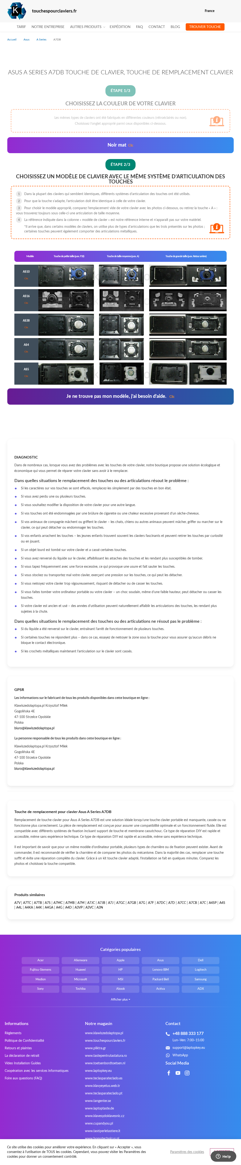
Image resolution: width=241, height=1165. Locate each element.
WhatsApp (180, 1055)
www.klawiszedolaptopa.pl (104, 1033)
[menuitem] (21, 27)
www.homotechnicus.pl (102, 1138)
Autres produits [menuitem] (85, 27)
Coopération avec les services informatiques (36, 1071)
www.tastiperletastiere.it (102, 1131)
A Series (41, 39)
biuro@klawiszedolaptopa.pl (34, 728)
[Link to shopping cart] (221, 11)
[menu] (120, 27)
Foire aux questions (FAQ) (23, 1078)
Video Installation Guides (23, 1063)
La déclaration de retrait (22, 1055)
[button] (231, 11)
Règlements (13, 1033)
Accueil (12, 39)
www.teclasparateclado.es (103, 1078)
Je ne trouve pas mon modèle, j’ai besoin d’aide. (120, 396)
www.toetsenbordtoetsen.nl (105, 1063)
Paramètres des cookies (187, 1152)
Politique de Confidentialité (24, 1040)
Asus (27, 39)
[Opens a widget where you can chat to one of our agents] (223, 1157)
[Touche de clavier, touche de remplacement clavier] (16, 11)
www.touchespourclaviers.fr (105, 1040)
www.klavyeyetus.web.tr (102, 1086)
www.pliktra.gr (95, 1048)
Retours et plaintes (18, 1048)
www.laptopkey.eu (98, 1071)
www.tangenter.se (98, 1101)
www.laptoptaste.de (99, 1108)
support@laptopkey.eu (189, 1047)
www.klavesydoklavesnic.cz (104, 1116)
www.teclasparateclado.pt (103, 1093)
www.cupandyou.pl (99, 1123)
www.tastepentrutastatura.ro (106, 1055)
